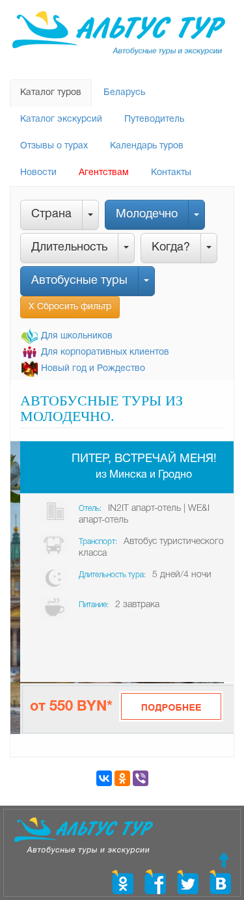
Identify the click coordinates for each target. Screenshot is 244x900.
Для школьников (77, 336)
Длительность (69, 247)
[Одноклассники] (122, 778)
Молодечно (147, 214)
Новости (38, 173)
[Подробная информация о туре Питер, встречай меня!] (171, 706)
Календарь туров (146, 146)
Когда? (171, 247)
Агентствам (104, 173)
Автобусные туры (79, 280)
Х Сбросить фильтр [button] (70, 307)
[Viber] (140, 778)
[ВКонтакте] (104, 778)
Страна (51, 214)
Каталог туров (50, 93)
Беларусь (124, 93)
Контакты (171, 173)
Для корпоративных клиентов (105, 352)
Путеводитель (154, 119)
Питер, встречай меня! (144, 459)
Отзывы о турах (54, 146)
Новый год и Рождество (93, 368)
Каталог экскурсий (61, 119)
